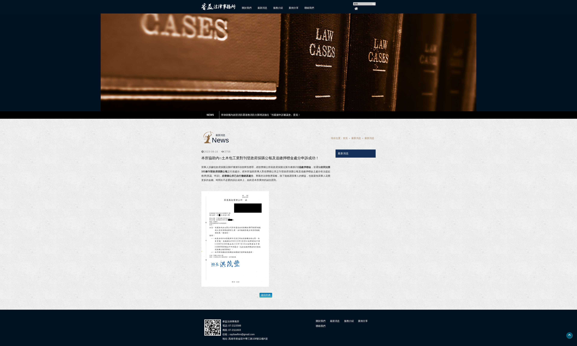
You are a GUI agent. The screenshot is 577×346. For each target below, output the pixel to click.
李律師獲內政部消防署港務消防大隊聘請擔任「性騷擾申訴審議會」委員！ (260, 115)
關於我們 (247, 8)
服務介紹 (278, 8)
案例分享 (293, 8)
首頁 (345, 138)
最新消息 (262, 8)
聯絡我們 (309, 8)
